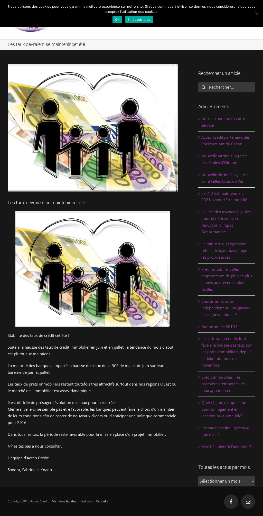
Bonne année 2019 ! (219, 326)
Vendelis (102, 501)
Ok (117, 19)
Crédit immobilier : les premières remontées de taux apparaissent (223, 384)
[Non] (256, 13)
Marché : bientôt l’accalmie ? (226, 446)
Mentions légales (64, 501)
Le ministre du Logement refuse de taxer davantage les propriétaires (224, 250)
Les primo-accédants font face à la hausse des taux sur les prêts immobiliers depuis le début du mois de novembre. (226, 352)
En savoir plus (139, 19)
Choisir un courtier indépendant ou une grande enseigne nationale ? (225, 308)
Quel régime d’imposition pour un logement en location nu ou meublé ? (223, 409)
